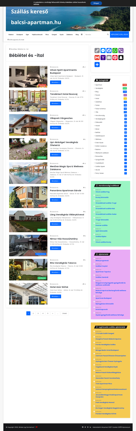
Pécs (47, 34)
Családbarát (99, 163)
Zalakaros (69, 34)
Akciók (97, 170)
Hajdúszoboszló (37, 34)
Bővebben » (56, 82)
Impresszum (126, 427)
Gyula (61, 34)
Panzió (97, 95)
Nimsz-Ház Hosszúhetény (64, 238)
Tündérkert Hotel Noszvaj (64, 94)
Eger (27, 34)
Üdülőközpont (100, 136)
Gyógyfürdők (99, 159)
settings (36, 4)
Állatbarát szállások (102, 153)
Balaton (11, 34)
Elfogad (96, 3)
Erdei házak (99, 142)
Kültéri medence (101, 146)
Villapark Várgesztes (61, 118)
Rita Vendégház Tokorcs (63, 262)
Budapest (20, 34)
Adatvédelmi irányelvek (100, 427)
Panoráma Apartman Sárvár (66, 190)
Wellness (98, 139)
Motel (97, 129)
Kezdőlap (13, 49)
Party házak (99, 173)
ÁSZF (110, 427)
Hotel (97, 98)
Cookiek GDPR (117, 427)
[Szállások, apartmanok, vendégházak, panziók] (68, 15)
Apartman (98, 85)
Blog (77, 34)
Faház (97, 105)
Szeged (54, 34)
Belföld (97, 132)
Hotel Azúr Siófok (59, 287)
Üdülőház (98, 102)
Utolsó (64, 313)
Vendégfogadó (100, 119)
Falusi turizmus (100, 108)
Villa (96, 112)
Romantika (99, 156)
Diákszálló (98, 122)
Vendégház (99, 88)
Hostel (97, 125)
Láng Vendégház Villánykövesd (67, 214)
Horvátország (100, 115)
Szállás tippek (100, 166)
